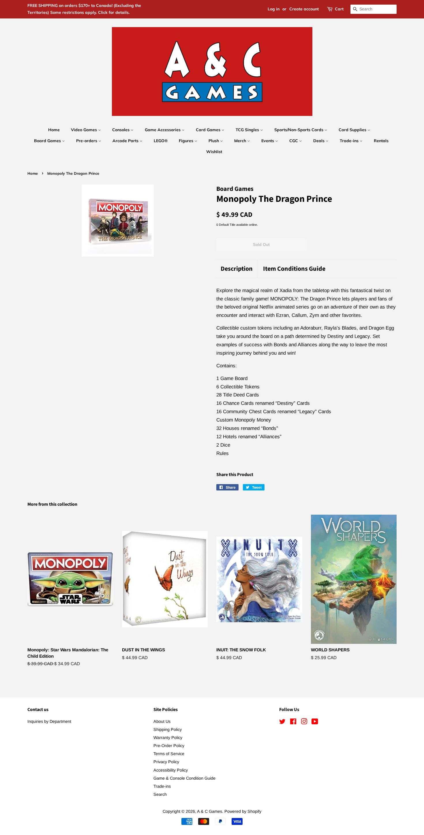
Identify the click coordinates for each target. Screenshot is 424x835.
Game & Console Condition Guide (184, 778)
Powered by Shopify (242, 811)
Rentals (381, 140)
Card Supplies (353, 129)
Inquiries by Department (49, 721)
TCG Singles (248, 129)
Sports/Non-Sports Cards (299, 129)
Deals (319, 140)
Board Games (48, 140)
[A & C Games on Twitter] (282, 722)
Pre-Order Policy (168, 745)
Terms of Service (168, 753)
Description (237, 268)
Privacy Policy (166, 761)
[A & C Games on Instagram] (304, 722)
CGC (294, 140)
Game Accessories (163, 129)
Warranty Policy (167, 737)
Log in (273, 9)
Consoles (121, 129)
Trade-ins (350, 140)
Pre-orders (87, 140)
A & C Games (209, 811)
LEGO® (161, 140)
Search (160, 794)
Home (54, 129)
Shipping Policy (167, 729)
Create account (304, 9)
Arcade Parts (126, 140)
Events (268, 140)
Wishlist (214, 151)
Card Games (209, 129)
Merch (240, 140)
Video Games (84, 129)
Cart (339, 9)
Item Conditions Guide (294, 268)
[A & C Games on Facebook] (293, 722)
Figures (186, 140)
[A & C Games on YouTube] (315, 722)
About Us (161, 721)
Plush (214, 140)
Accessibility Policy (170, 770)
